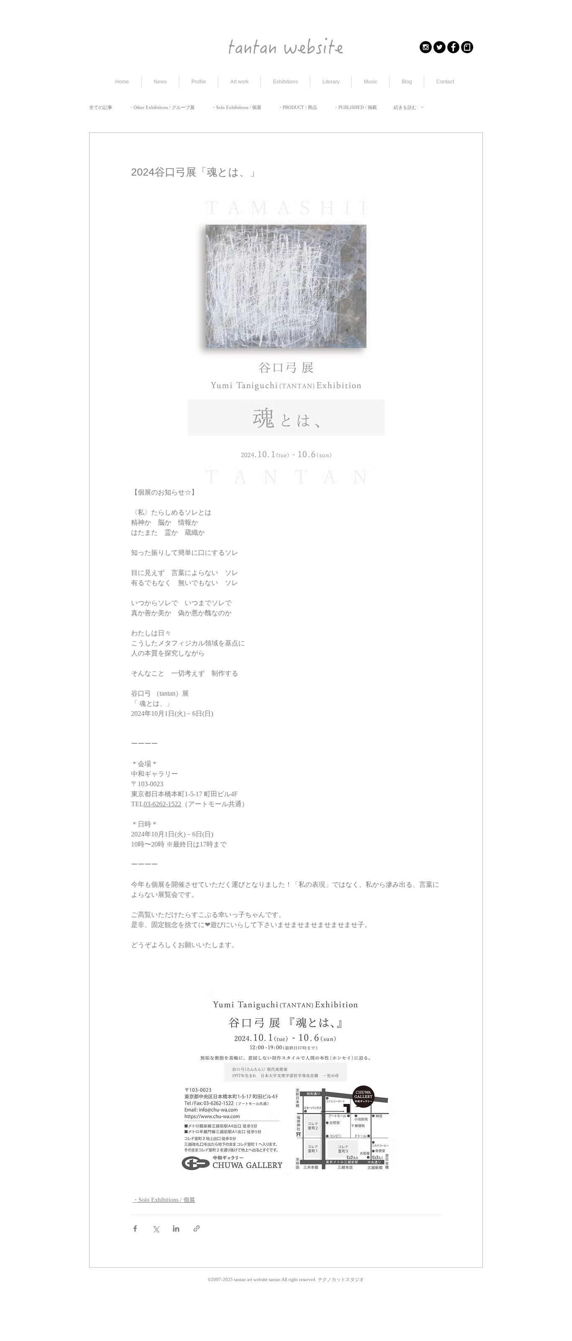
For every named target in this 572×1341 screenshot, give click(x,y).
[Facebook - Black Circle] (453, 47)
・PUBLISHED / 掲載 (355, 107)
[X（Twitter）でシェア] (156, 1228)
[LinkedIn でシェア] (176, 1228)
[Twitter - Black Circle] (439, 47)
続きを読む (405, 107)
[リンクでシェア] (197, 1228)
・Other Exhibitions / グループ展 (162, 107)
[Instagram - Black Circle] (426, 47)
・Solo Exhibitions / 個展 (236, 107)
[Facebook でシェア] (135, 1228)
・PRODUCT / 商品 (297, 107)
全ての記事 (100, 107)
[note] (467, 47)
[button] (239, 82)
